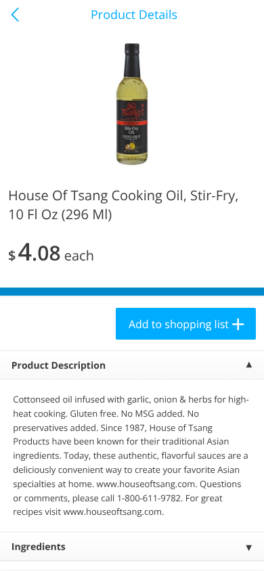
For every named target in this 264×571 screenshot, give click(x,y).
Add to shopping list (179, 324)
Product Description (59, 365)
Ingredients (39, 547)
